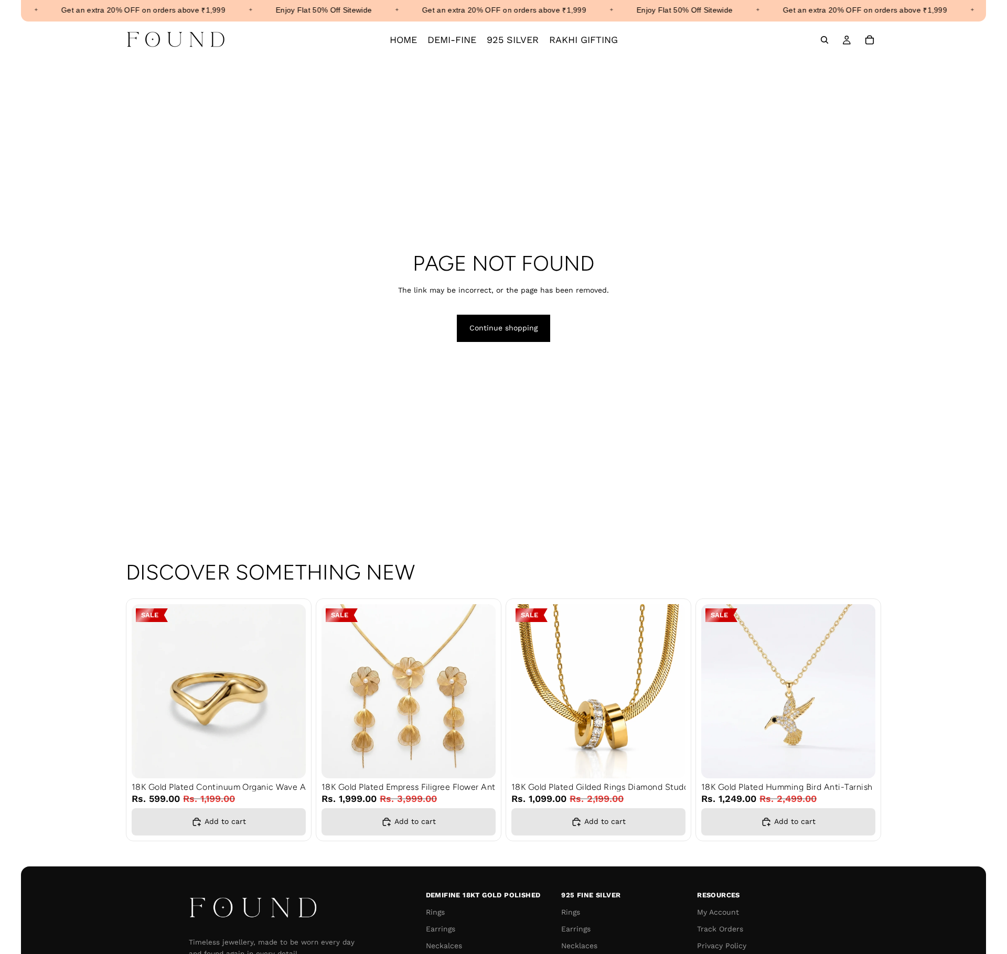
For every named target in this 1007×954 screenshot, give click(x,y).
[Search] (824, 39)
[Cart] (869, 39)
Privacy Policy (721, 945)
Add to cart (225, 821)
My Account (718, 912)
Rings (435, 912)
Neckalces (444, 945)
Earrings (440, 929)
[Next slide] (290, 691)
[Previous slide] (147, 691)
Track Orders (720, 929)
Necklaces (579, 945)
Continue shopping (503, 328)
